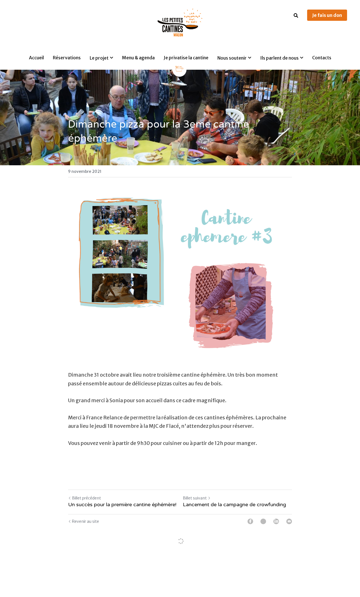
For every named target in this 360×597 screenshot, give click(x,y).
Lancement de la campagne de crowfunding (234, 505)
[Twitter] (263, 521)
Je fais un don (327, 15)
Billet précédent (86, 498)
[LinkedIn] (276, 521)
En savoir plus (70, 574)
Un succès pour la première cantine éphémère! (122, 505)
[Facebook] (250, 521)
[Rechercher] (296, 15)
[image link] (180, 22)
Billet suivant (195, 498)
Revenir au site (85, 521)
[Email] (289, 521)
